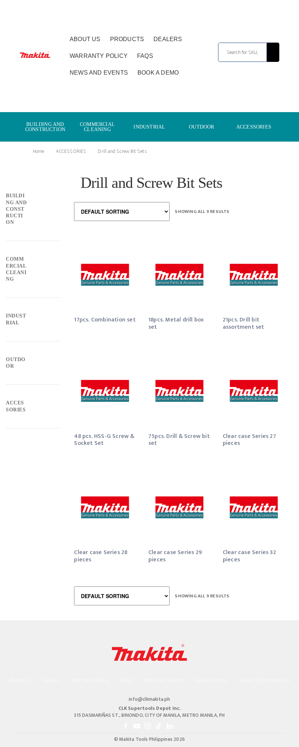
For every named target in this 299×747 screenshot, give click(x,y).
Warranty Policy (99, 56)
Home (38, 151)
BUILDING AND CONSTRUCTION (45, 127)
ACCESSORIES (253, 127)
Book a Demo (158, 73)
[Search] (273, 52)
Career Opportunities (264, 680)
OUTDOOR (201, 127)
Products (127, 39)
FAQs (145, 56)
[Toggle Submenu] (33, 210)
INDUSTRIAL (149, 127)
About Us (85, 39)
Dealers (168, 39)
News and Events (99, 73)
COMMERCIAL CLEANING (97, 127)
